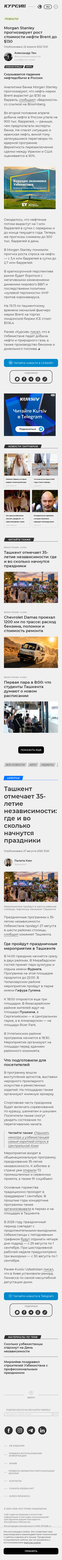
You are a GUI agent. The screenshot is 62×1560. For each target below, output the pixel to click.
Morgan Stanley (14, 67)
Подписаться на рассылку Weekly (28, 1410)
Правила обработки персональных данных (31, 1472)
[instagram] (20, 1430)
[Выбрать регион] (40, 7)
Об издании (16, 1446)
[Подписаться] (55, 1414)
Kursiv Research (19, 1496)
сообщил (11, 934)
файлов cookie (32, 1542)
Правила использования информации (25, 1454)
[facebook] (8, 1430)
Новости (11, 19)
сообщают (27, 100)
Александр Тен (25, 53)
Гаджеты (47, 764)
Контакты (15, 1481)
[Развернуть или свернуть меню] (56, 7)
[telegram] (31, 1430)
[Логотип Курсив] (15, 6)
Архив (13, 1463)
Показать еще (31, 749)
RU (48, 6)
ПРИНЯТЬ (31, 1551)
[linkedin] (42, 1430)
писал (35, 332)
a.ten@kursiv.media (24, 59)
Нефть (29, 67)
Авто (33, 764)
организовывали (17, 1209)
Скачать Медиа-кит (21, 1488)
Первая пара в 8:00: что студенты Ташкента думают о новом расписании (27, 689)
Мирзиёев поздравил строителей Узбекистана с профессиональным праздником (26, 1367)
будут (25, 1239)
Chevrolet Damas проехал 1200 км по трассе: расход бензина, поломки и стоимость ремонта (30, 624)
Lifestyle (13, 778)
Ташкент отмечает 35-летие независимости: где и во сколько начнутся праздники (30, 559)
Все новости (15, 764)
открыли (30, 1170)
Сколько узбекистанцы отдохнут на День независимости (23, 1347)
